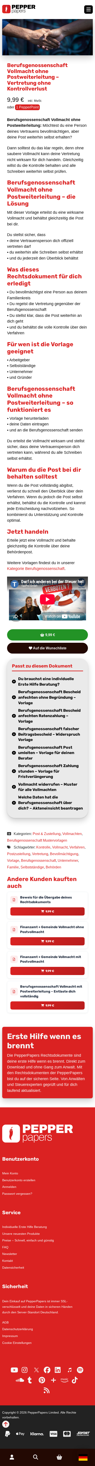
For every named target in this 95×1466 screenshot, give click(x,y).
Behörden (53, 867)
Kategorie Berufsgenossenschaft (36, 568)
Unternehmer (68, 860)
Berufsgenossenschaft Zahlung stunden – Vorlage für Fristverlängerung (48, 771)
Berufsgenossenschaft (38, 860)
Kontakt (7, 1260)
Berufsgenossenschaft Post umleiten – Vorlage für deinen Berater (46, 752)
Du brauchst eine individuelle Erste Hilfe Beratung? (46, 682)
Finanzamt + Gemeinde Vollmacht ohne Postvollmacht (52, 929)
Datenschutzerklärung (17, 1329)
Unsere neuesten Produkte (21, 1233)
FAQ (5, 1247)
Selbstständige (32, 867)
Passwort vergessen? (17, 1193)
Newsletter (9, 1254)
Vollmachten (72, 834)
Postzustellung (18, 854)
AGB (5, 1322)
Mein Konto (10, 1173)
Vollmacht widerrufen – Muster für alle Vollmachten (47, 787)
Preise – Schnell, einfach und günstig (28, 1240)
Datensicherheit (13, 1267)
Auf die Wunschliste (49, 648)
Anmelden (9, 1187)
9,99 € (50, 635)
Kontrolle (43, 847)
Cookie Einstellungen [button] (17, 1343)
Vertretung (40, 854)
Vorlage (13, 860)
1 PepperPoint (27, 107)
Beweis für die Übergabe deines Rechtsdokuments (46, 899)
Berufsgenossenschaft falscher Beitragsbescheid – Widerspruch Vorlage (49, 734)
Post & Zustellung (47, 834)
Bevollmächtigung (64, 854)
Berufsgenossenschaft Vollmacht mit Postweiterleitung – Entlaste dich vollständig (51, 991)
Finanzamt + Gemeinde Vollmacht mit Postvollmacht (50, 959)
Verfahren (77, 847)
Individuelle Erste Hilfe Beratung (24, 1227)
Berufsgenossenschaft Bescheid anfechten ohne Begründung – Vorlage (49, 697)
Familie (13, 867)
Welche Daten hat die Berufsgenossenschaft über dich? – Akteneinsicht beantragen (50, 802)
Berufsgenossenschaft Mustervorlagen (37, 840)
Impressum (10, 1336)
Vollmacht (60, 847)
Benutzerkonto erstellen (18, 1180)
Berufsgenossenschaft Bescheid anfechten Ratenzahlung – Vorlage (49, 715)
